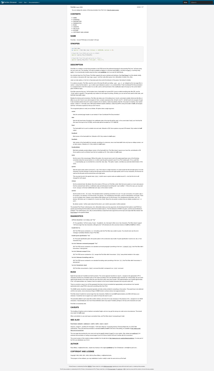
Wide (185, 2)
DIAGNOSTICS (77, 23)
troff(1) (72, 72)
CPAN (81, 7)
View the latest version (113, 10)
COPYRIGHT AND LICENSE (81, 32)
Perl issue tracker (111, 369)
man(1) (129, 70)
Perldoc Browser (10, 2)
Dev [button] (25, 2)
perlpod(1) (80, 323)
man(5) (102, 333)
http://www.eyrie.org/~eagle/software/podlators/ (121, 338)
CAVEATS (76, 27)
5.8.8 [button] (20, 2)
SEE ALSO (76, 28)
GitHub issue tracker (108, 366)
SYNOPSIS (76, 19)
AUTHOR (75, 30)
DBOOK (90, 366)
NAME (75, 18)
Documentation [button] (34, 2)
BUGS (75, 25)
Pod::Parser (125, 75)
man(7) (106, 323)
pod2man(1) (87, 323)
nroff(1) (118, 70)
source (77, 7)
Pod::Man (73, 7)
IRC (124, 369)
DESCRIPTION (77, 21)
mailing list (119, 369)
